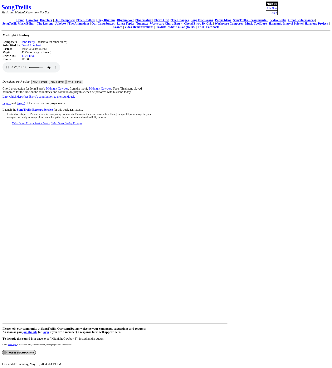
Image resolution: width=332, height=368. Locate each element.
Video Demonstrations (138, 27)
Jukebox (60, 23)
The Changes (180, 20)
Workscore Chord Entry (166, 23)
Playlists (160, 27)
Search (117, 27)
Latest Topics (125, 23)
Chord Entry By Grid (198, 23)
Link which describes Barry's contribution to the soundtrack (38, 96)
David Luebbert (31, 45)
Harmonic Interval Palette (286, 23)
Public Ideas (223, 20)
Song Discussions (202, 20)
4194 (25, 55)
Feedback (212, 27)
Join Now (272, 8)
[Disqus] (114, 176)
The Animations (78, 23)
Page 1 (6, 103)
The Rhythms (86, 20)
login (46, 332)
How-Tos (32, 20)
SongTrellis (16, 7)
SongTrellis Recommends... (250, 20)
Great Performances (301, 20)
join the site (29, 332)
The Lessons (45, 23)
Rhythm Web (125, 20)
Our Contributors (103, 23)
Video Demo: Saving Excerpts (66, 123)
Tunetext (142, 23)
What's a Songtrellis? (182, 27)
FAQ (201, 27)
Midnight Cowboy (57, 88)
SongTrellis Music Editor (18, 23)
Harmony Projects (317, 23)
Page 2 (21, 103)
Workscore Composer (229, 23)
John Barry (28, 42)
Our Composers (65, 20)
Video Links (278, 20)
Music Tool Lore (256, 23)
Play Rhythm (106, 20)
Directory (46, 20)
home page (12, 344)
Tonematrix (144, 20)
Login (274, 12)
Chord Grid (161, 20)
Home (20, 20)
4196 (31, 55)
